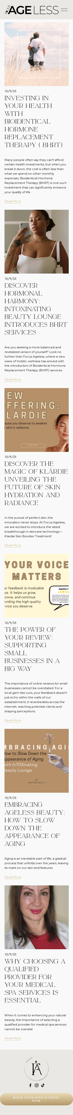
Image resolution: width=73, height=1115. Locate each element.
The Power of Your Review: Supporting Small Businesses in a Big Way (32, 649)
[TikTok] (43, 1085)
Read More (12, 201)
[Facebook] (30, 1085)
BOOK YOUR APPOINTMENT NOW (36, 1099)
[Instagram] (37, 1085)
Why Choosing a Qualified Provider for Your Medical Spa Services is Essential (35, 981)
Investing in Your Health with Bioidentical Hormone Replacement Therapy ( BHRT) (33, 121)
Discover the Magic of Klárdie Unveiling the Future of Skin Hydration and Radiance (36, 483)
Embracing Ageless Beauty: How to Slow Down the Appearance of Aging (34, 824)
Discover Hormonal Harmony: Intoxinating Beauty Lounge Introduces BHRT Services (36, 308)
